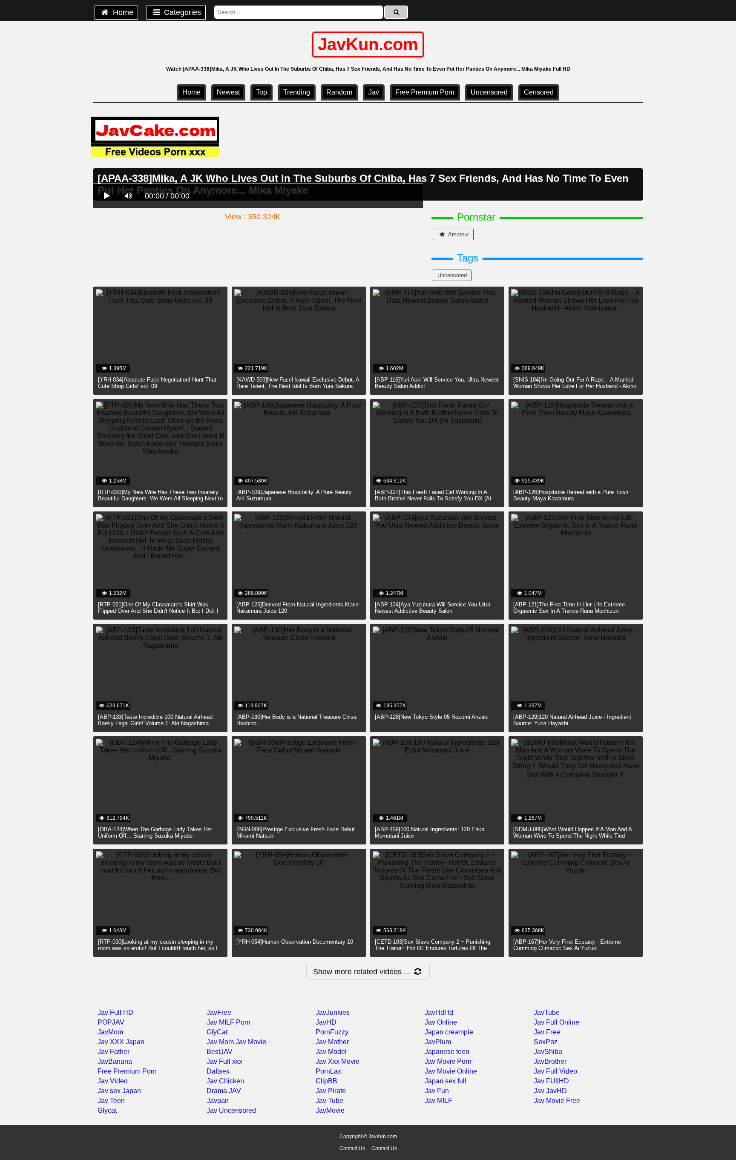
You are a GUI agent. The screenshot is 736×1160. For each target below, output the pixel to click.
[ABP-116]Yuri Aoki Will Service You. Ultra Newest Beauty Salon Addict (437, 382)
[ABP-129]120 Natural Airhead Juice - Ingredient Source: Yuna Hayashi (572, 720)
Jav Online (441, 1022)
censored (539, 92)
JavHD (326, 1022)
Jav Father (113, 1051)
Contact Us (352, 1148)
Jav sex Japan (119, 1090)
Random (339, 92)
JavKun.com (368, 44)
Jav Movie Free (557, 1100)
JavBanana (115, 1061)
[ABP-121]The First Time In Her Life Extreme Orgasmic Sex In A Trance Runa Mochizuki (569, 607)
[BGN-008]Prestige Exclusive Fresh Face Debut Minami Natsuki (295, 832)
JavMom (110, 1032)
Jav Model (331, 1051)
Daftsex (218, 1071)
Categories (181, 12)
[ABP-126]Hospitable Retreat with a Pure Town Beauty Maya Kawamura (570, 495)
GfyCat (217, 1032)
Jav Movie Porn (448, 1061)
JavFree (219, 1012)
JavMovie (330, 1110)
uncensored (489, 92)
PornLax (328, 1071)
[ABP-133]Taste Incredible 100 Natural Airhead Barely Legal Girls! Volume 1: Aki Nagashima (155, 720)
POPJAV (111, 1022)
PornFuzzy (332, 1032)
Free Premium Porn (424, 92)
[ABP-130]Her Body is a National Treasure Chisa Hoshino (296, 720)
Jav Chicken (225, 1081)
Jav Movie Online (451, 1071)
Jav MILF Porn (228, 1022)
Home (122, 12)
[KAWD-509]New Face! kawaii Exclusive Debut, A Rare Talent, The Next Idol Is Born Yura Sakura (297, 382)
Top (261, 92)
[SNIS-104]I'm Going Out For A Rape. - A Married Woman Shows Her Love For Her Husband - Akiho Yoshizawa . (574, 386)
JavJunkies (333, 1012)
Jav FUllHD (551, 1081)
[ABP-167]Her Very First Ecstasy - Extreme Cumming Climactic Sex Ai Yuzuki (567, 945)
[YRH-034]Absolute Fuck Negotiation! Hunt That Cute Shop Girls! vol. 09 (157, 382)
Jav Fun (437, 1090)
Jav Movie (251, 1041)
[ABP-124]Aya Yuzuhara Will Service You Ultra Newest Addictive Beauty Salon (432, 607)
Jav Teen (111, 1100)
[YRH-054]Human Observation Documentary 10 (294, 942)
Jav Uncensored (231, 1110)
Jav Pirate (331, 1090)
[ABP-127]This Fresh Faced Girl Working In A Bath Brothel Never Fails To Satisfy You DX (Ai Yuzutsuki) (433, 498)
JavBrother (550, 1061)
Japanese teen (447, 1051)
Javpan (218, 1100)
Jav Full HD (115, 1012)
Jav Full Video (555, 1071)
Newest (228, 92)
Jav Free (547, 1032)
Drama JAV (224, 1090)
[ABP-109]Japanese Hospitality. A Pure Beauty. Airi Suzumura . (294, 495)
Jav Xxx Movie (337, 1061)
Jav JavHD (550, 1090)
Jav (373, 92)
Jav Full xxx (224, 1061)
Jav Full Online (556, 1022)
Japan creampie (449, 1032)
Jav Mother (332, 1041)
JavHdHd (439, 1012)
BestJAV (220, 1051)
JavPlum (438, 1041)
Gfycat (107, 1110)
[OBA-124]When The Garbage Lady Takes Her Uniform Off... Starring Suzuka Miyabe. (155, 832)
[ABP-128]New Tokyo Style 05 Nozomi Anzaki (432, 717)
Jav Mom (220, 1041)
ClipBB (326, 1081)
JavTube (547, 1012)
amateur (458, 234)
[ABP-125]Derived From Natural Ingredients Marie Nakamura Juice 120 (297, 607)
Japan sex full (445, 1081)
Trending (296, 92)
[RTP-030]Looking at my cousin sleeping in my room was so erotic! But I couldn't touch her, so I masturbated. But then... (158, 948)
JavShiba (548, 1051)
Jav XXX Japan (121, 1041)
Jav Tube (329, 1100)
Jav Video (113, 1081)
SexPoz (546, 1041)
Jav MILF (438, 1100)
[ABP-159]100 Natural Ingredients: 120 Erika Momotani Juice (429, 832)
